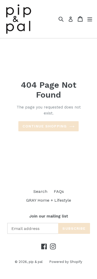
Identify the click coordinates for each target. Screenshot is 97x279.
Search (40, 191)
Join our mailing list (48, 216)
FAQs (59, 191)
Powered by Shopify (65, 262)
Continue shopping (45, 126)
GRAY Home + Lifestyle (48, 200)
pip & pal (36, 262)
